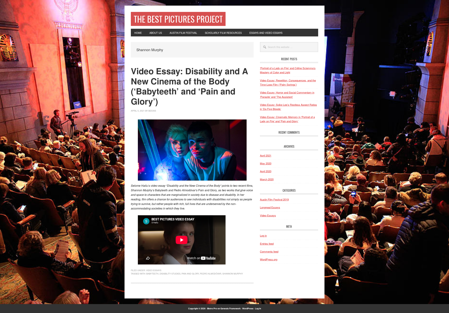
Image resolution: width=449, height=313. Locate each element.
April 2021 (265, 155)
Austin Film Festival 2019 (274, 199)
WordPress (247, 308)
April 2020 (265, 171)
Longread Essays (270, 207)
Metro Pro (212, 308)
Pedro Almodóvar (210, 273)
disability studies (170, 273)
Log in (263, 235)
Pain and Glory (190, 273)
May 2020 (265, 163)
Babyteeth (152, 273)
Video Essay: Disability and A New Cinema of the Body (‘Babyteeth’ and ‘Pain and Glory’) (189, 86)
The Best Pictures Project (178, 19)
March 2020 (267, 179)
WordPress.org (268, 259)
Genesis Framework (230, 308)
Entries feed (267, 243)
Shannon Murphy (232, 273)
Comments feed (269, 251)
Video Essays (153, 270)
